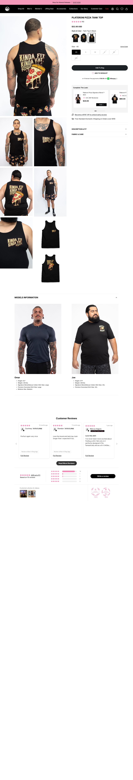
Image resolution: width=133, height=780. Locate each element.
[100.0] (95, 492)
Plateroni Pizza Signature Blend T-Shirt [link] (94, 94)
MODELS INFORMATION (26, 297)
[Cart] (126, 9)
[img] (25, 425)
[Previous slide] (16, 443)
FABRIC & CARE (77, 134)
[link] (78, 99)
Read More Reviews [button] (67, 463)
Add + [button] (101, 104)
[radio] (75, 38)
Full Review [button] (25, 456)
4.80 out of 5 (35, 475)
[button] (29, 9)
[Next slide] (116, 443)
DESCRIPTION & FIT (79, 129)
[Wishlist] (122, 9)
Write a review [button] (103, 476)
